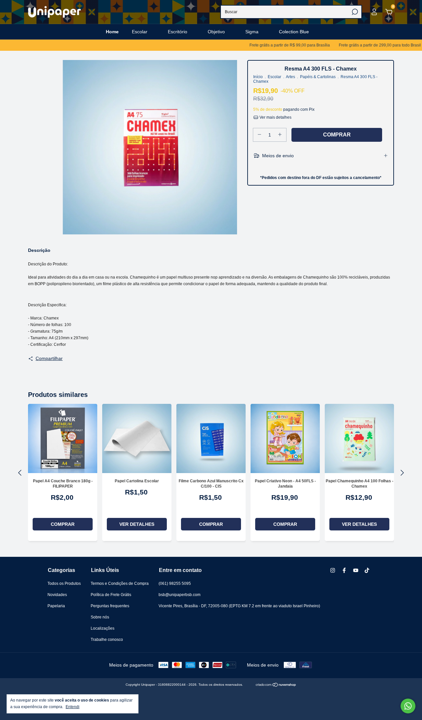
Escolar (139, 31)
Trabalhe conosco (107, 639)
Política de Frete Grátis (111, 594)
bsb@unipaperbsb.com (179, 594)
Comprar (63, 524)
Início (258, 77)
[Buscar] (354, 11)
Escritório (177, 31)
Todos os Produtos (64, 583)
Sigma (251, 31)
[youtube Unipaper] (355, 570)
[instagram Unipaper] (332, 570)
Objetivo (216, 31)
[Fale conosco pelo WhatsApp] (408, 706)
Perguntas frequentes (110, 606)
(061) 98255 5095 (175, 583)
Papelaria (56, 606)
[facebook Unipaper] (344, 570)
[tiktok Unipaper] (367, 570)
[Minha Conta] (374, 13)
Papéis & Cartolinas (318, 77)
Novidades (57, 594)
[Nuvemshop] (276, 685)
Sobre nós (100, 617)
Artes (290, 77)
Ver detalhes (136, 524)
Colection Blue (294, 31)
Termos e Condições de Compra (120, 583)
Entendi (72, 707)
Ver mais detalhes (274, 117)
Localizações (102, 628)
